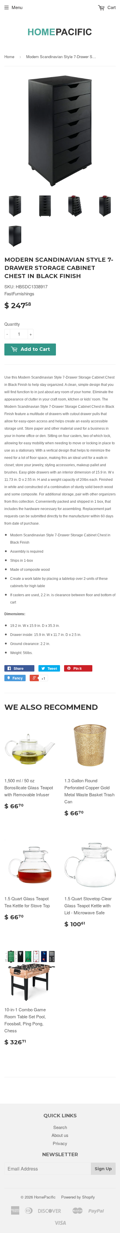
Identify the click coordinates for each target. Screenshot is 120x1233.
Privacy (60, 1143)
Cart (111, 7)
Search (60, 1127)
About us (60, 1135)
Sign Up (103, 1168)
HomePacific (45, 1197)
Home (9, 56)
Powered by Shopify (78, 1197)
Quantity (12, 324)
